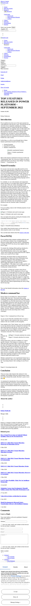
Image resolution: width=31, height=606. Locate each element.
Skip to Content (5, 1)
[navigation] (4, 4)
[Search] (1, 4)
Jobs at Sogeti (10, 558)
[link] (4, 2)
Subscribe (6, 94)
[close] (3, 4)
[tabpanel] (15, 415)
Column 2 (6, 559)
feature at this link (24, 232)
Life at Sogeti (10, 556)
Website (3, 521)
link (5, 11)
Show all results (5, 87)
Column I (6, 555)
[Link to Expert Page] (15, 402)
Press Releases (11, 561)
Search (3, 60)
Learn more (7, 14)
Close (13, 27)
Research (9, 11)
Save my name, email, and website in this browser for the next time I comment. (15, 525)
